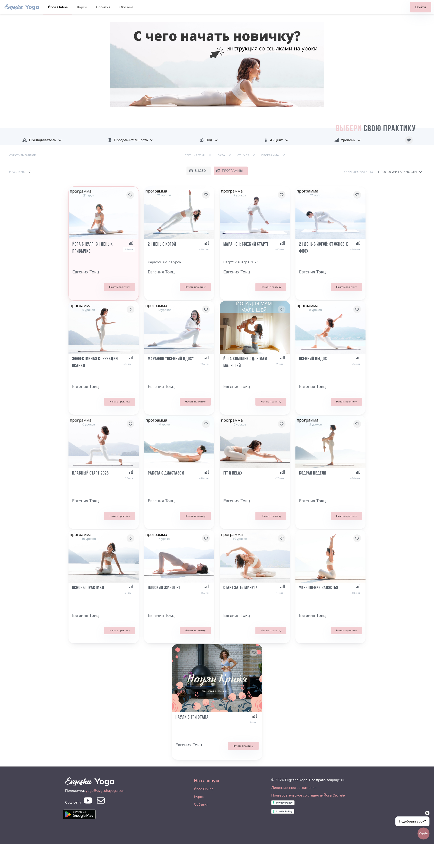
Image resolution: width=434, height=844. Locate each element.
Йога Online (58, 7)
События (103, 7)
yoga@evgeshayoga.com (105, 790)
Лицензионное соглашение (293, 787)
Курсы (82, 7)
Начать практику (119, 287)
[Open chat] (423, 833)
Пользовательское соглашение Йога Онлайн (308, 795)
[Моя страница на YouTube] (88, 802)
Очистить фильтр (22, 155)
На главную (206, 781)
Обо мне (126, 7)
